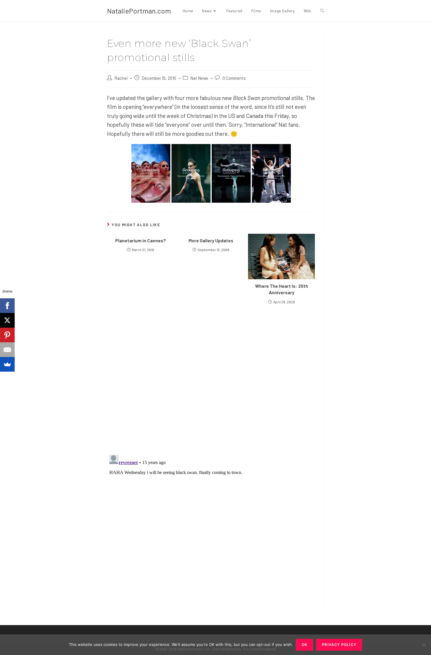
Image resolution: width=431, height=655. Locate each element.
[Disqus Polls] (211, 379)
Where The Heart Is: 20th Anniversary (281, 289)
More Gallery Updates (211, 240)
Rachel (121, 78)
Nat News (199, 78)
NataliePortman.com (139, 10)
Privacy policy (339, 644)
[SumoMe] (7, 364)
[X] (7, 320)
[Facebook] (7, 305)
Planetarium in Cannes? (140, 240)
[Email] (7, 349)
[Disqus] (211, 525)
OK (304, 644)
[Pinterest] (7, 335)
